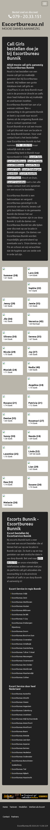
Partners (15, 817)
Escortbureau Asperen (21, 744)
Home (5, 807)
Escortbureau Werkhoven (22, 602)
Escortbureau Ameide (20, 736)
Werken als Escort (37, 807)
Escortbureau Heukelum (21, 752)
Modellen (23, 807)
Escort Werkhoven (16, 161)
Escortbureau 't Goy (20, 619)
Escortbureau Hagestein (21, 706)
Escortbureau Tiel (19, 769)
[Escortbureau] (23, 26)
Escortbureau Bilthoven (21, 610)
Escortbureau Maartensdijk (22, 673)
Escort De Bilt (32, 165)
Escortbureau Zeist (19, 598)
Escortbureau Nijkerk (20, 773)
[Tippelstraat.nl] (25, 796)
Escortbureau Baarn (20, 731)
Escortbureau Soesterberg (22, 648)
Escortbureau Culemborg (22, 710)
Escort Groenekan (16, 182)
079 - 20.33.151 (27, 16)
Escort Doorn (14, 178)
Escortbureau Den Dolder (22, 665)
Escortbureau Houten (20, 606)
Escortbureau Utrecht (20, 698)
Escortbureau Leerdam (21, 740)
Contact (6, 817)
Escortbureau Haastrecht (22, 777)
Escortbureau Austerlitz (21, 694)
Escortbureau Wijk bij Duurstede (25, 719)
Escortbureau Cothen (20, 677)
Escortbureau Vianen (20, 702)
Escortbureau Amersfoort (22, 723)
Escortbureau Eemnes (20, 748)
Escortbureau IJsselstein (21, 715)
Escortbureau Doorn (20, 631)
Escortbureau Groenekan (22, 640)
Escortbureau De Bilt (20, 614)
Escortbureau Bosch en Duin (23, 635)
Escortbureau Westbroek (22, 669)
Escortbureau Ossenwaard (22, 661)
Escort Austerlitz (28, 173)
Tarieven (13, 807)
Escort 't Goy (13, 169)
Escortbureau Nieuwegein (22, 656)
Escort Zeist (35, 157)
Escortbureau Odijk (19, 594)
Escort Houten (35, 161)
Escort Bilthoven (15, 165)
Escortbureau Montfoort (22, 727)
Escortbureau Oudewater (22, 757)
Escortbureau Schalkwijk (21, 644)
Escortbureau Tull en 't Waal (23, 652)
